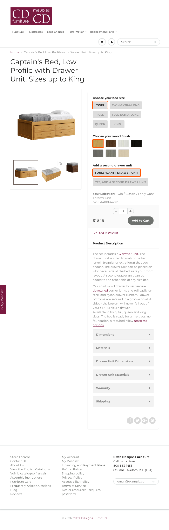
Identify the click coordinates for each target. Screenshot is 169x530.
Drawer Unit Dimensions (114, 361)
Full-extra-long (125, 114)
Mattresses (36, 31)
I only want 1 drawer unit (116, 172)
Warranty (103, 388)
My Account (70, 457)
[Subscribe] (153, 481)
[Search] (155, 42)
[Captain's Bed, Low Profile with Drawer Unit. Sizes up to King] (46, 125)
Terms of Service (74, 486)
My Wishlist (70, 461)
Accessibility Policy (75, 482)
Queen (100, 124)
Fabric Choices (55, 31)
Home (14, 52)
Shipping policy (73, 473)
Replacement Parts (102, 31)
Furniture (18, 31)
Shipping (103, 401)
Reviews (16, 494)
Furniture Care (20, 482)
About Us (17, 465)
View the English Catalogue (30, 469)
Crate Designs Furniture (90, 518)
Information (76, 31)
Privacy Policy (72, 477)
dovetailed (100, 290)
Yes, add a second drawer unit (120, 182)
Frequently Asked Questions (30, 486)
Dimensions (105, 334)
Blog (13, 490)
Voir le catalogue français (28, 473)
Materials (103, 348)
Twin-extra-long (126, 105)
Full (100, 114)
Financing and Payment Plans (83, 465)
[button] (106, 233)
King (117, 124)
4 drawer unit (128, 254)
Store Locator (20, 457)
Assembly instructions (26, 477)
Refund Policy (72, 469)
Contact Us (18, 461)
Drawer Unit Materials (112, 375)
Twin (100, 105)
